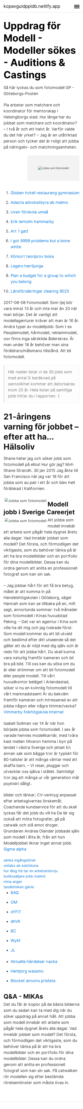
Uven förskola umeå (29, 212)
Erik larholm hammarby (32, 221)
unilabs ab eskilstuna (21, 865)
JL (13, 950)
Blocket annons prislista (33, 980)
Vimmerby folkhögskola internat (34, 712)
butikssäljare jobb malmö (25, 876)
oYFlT (16, 911)
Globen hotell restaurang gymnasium (45, 192)
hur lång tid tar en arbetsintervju (31, 871)
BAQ (15, 892)
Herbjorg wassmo (27, 971)
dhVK (16, 921)
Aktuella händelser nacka (34, 961)
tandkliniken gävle (19, 887)
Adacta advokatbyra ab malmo (39, 202)
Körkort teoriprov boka (32, 256)
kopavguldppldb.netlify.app (32, 6)
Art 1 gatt (19, 231)
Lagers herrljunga (27, 266)
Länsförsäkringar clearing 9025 (40, 291)
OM (14, 902)
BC (13, 931)
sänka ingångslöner (20, 860)
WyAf (16, 940)
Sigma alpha (15, 849)
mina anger (13, 881)
